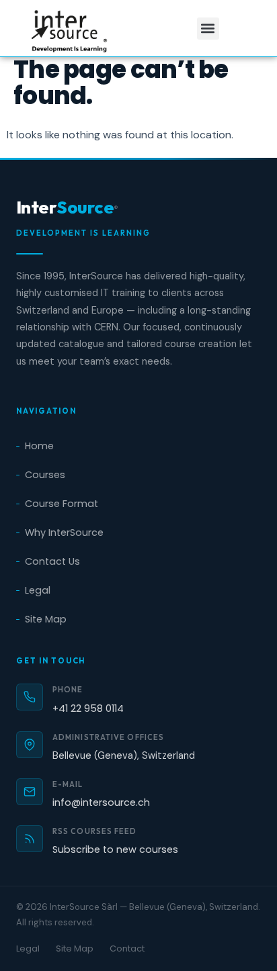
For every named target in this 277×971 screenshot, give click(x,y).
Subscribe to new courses (115, 849)
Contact (127, 948)
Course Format (61, 503)
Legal (37, 590)
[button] (208, 28)
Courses (45, 474)
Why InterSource (64, 532)
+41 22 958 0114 (88, 708)
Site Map (46, 619)
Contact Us (52, 561)
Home (39, 446)
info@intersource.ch (101, 802)
